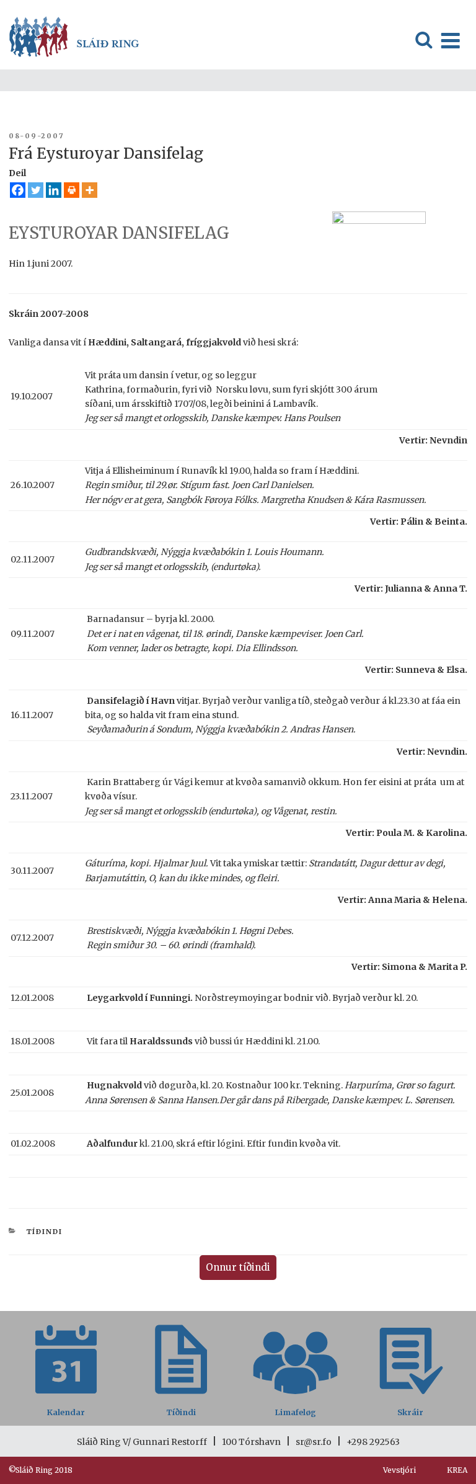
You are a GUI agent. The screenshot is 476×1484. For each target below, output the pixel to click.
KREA (457, 1470)
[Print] (71, 190)
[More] (89, 190)
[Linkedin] (53, 190)
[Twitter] (35, 190)
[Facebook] (17, 190)
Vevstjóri (399, 1470)
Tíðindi (44, 1231)
